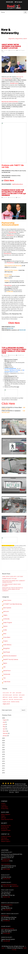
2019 (3, 752)
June (4, 724)
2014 (3, 763)
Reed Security (13, 50)
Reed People (6, 652)
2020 (3, 750)
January (5, 735)
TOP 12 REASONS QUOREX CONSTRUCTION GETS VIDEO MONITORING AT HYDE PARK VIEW (14, 350)
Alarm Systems (7, 608)
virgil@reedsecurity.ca (17, 184)
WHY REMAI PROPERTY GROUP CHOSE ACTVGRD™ (11, 585)
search (25, 38)
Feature (5, 626)
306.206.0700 (6, 880)
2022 (3, 745)
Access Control (7, 600)
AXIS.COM (11, 699)
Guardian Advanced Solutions (9, 886)
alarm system (22, 695)
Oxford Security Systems (7, 930)
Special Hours (7, 670)
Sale (4, 667)
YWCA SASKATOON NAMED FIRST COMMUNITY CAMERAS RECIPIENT (13, 581)
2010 (3, 773)
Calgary (5, 615)
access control (6, 692)
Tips (4, 678)
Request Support (5, 843)
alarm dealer (18, 692)
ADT (11, 692)
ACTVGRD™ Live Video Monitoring (12, 604)
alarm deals (15, 695)
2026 (5, 726)
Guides (5, 630)
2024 (3, 740)
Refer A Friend (5, 841)
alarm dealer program (7, 695)
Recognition (6, 648)
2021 (3, 747)
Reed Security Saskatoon (10, 656)
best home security (18, 699)
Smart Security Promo (7, 821)
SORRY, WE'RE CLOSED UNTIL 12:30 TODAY (12, 576)
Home (3, 12)
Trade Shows (6, 681)
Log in (3, 949)
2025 (3, 738)
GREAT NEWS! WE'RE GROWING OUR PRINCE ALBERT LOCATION (11, 46)
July (4, 722)
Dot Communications (6, 906)
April (4, 729)
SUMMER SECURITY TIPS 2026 (9, 578)
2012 (3, 768)
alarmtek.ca (15, 697)
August (5, 720)
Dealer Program (21, 50)
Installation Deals (5, 832)
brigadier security (6, 701)
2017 (3, 756)
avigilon (20, 697)
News (3, 51)
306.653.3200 (9, 2)
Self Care (3, 819)
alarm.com (6, 611)
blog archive (19, 38)
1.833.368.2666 (7, 911)
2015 (3, 761)
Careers (3, 805)
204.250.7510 (6, 888)
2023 (3, 743)
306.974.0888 (6, 871)
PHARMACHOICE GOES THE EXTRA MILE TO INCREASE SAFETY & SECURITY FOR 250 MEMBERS (14, 192)
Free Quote (19, 2)
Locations (3, 807)
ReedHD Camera (14, 83)
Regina (5, 663)
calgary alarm (6, 704)
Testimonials (6, 674)
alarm (14, 692)
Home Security (5, 828)
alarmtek (10, 697)
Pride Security (4, 917)
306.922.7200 (6, 898)
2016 (3, 759)
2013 (3, 766)
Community (6, 619)
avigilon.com (5, 699)
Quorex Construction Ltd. (8, 545)
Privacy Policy (4, 810)
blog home (11, 38)
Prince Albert (6, 637)
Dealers (3, 818)
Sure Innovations (5, 866)
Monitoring (4, 830)
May (4, 726)
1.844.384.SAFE (5, 862)
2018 (3, 754)
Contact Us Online (6, 838)
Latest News (4, 808)
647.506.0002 (6, 922)
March (4, 731)
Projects (19, 197)
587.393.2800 (6, 935)
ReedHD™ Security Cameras (10, 659)
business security (15, 701)
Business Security (6, 827)
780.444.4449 (6, 942)
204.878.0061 (15, 888)
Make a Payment (5, 816)
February (5, 733)
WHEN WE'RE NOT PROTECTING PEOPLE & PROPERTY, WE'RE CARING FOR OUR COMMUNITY (12, 589)
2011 (3, 770)
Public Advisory (7, 644)
